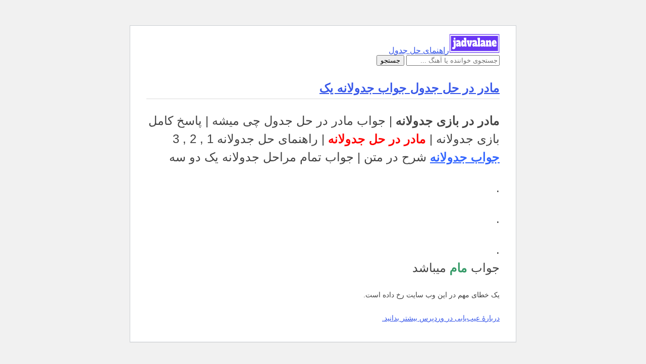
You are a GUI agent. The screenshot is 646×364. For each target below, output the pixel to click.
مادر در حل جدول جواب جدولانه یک (409, 88)
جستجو (390, 60)
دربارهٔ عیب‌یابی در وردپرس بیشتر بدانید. (441, 318)
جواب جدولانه (465, 157)
